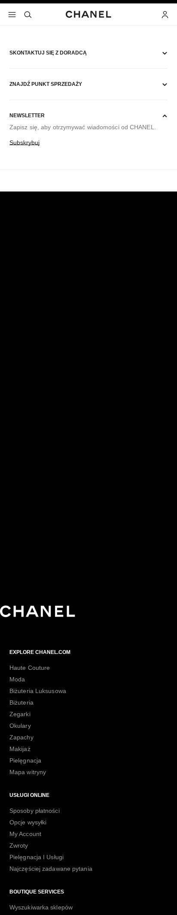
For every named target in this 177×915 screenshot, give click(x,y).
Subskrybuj (24, 142)
